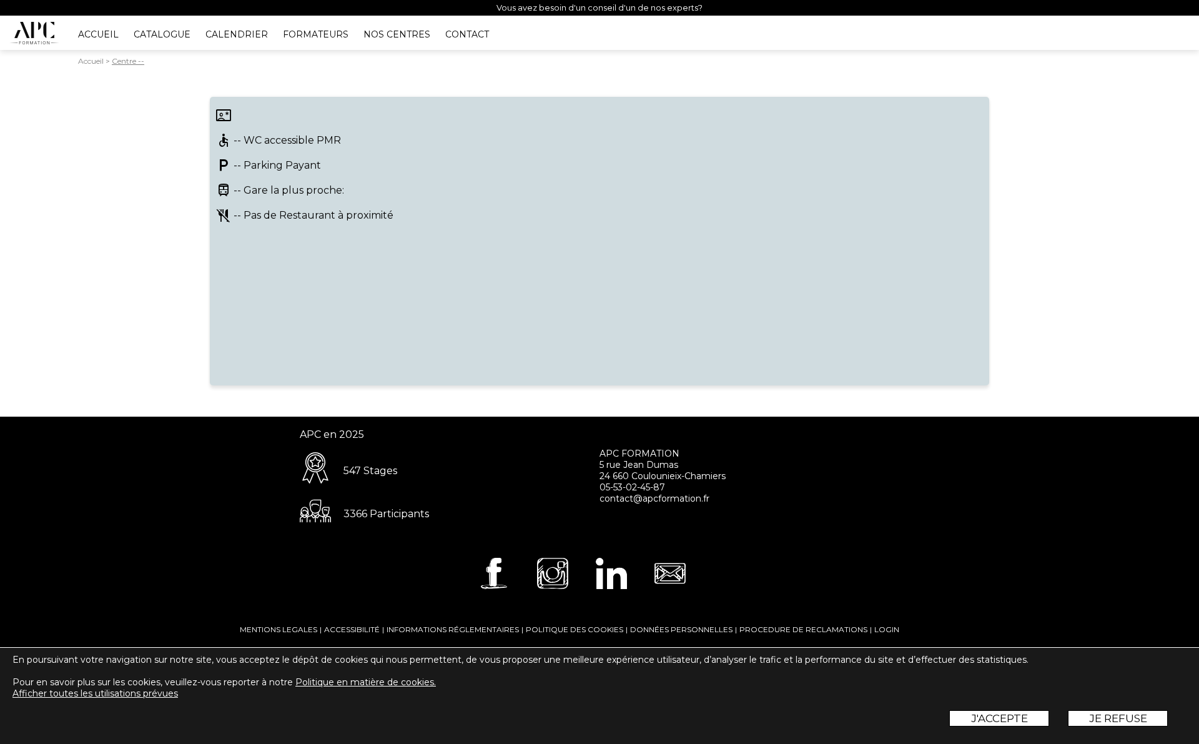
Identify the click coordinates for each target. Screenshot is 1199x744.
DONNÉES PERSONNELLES (681, 629)
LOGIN (886, 629)
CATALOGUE (162, 34)
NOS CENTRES (396, 34)
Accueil (91, 61)
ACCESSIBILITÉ (352, 629)
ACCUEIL (98, 34)
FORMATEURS (315, 34)
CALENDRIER (236, 34)
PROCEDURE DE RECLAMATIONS (803, 629)
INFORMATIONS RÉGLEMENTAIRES (453, 629)
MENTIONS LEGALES (278, 629)
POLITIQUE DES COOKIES (574, 629)
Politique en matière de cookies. (365, 682)
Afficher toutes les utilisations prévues (95, 693)
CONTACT (467, 34)
